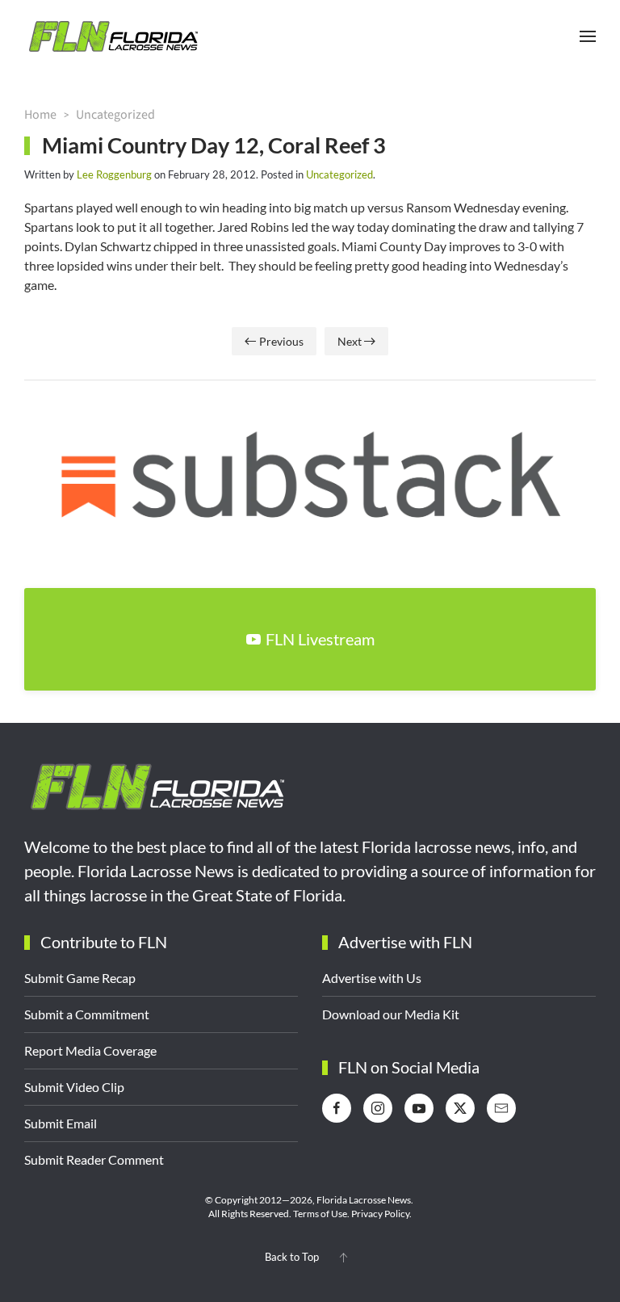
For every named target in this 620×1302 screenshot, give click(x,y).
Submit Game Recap (80, 977)
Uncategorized (339, 174)
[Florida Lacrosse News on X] (460, 1108)
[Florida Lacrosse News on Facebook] (336, 1108)
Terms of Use (320, 1214)
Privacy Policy (380, 1214)
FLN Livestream (320, 639)
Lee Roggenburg (114, 174)
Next (349, 341)
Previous (281, 341)
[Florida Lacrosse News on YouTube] (419, 1108)
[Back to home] (113, 36)
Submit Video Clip (74, 1086)
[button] (588, 36)
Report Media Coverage (90, 1050)
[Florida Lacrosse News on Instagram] (377, 1108)
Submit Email (60, 1123)
